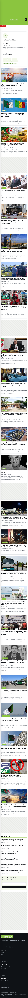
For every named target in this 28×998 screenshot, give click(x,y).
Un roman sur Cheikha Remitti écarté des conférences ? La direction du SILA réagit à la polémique (13, 308)
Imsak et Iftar (4, 985)
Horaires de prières (5, 980)
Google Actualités (5, 987)
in (11, 947)
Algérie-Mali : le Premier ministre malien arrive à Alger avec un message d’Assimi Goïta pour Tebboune (13, 115)
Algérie (9, 23)
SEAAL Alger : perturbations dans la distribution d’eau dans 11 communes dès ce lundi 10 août (13, 777)
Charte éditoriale (4, 968)
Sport (21, 23)
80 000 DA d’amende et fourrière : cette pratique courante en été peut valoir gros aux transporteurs (13, 574)
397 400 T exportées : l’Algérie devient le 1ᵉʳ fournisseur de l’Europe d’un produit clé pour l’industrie (13, 806)
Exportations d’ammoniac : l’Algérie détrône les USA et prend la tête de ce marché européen (13, 85)
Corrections (3, 971)
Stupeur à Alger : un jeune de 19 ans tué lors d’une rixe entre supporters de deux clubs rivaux (13, 662)
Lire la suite (5, 50)
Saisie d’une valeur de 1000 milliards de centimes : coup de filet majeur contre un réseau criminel (12, 222)
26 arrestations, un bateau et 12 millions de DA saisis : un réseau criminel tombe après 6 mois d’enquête (14, 633)
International (3, 961)
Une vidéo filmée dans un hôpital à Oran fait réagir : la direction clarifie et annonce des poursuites (13, 603)
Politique (3, 954)
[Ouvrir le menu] (26, 19)
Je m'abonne (6, 887)
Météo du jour (4, 983)
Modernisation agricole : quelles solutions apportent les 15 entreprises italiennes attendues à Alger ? (12, 145)
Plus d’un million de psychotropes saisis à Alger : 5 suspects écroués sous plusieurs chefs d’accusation (14, 415)
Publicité (3, 975)
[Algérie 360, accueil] (14, 20)
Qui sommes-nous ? (5, 966)
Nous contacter (4, 973)
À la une (3, 23)
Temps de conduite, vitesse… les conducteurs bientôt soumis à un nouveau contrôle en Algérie (13, 355)
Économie (15, 23)
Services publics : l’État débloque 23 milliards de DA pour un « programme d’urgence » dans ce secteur (13, 385)
